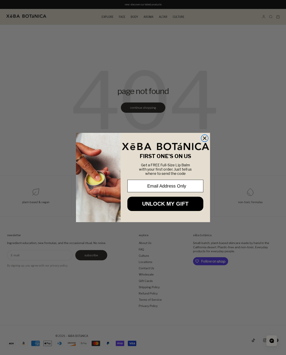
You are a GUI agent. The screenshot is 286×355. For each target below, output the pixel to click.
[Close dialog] (204, 138)
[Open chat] (271, 340)
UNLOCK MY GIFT (165, 204)
